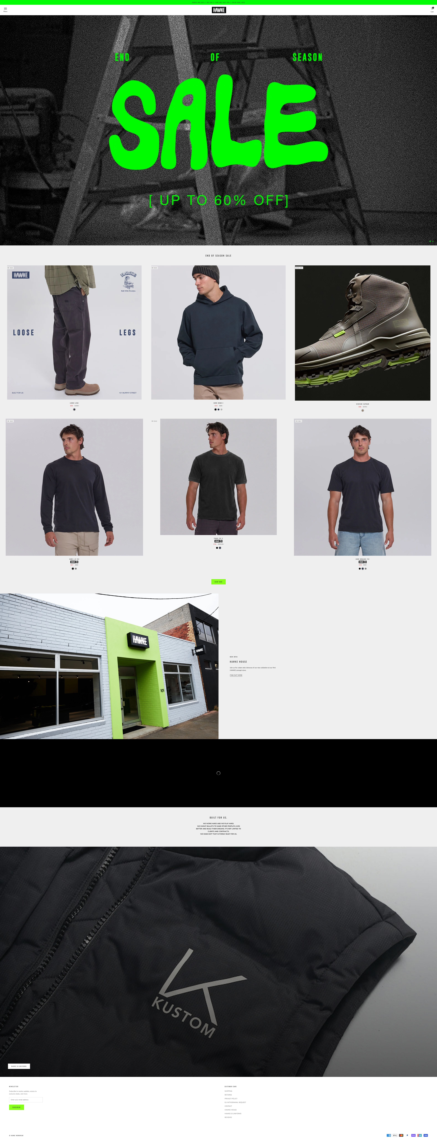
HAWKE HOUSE (231, 1110)
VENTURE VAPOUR (362, 404)
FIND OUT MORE (236, 675)
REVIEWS (228, 1117)
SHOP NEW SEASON (419, 238)
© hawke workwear (16, 1135)
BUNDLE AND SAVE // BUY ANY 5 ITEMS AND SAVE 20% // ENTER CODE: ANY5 (218, 2)
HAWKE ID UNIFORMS (19, 1066)
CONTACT (228, 1106)
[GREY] (76, 569)
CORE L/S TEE (74, 559)
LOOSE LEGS (74, 403)
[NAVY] (218, 409)
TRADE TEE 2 (218, 538)
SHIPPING (228, 1091)
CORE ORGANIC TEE (363, 559)
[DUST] (363, 410)
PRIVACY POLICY (231, 1099)
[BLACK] (215, 409)
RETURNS (228, 1095)
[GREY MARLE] (221, 409)
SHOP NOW (218, 582)
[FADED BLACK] (74, 409)
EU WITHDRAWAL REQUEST (235, 1102)
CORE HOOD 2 (218, 403)
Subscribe (16, 1107)
